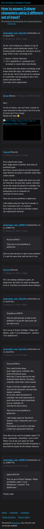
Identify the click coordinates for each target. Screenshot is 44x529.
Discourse (16, 523)
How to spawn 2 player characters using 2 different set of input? (22, 12)
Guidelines (24, 513)
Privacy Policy (24, 517)
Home (4, 513)
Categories (13, 513)
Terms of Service (9, 517)
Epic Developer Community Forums (16, 2)
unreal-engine (11, 24)
